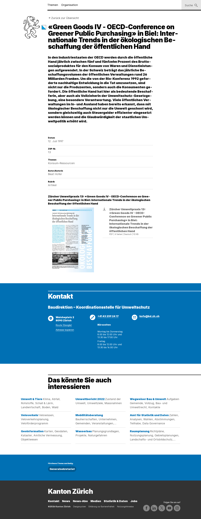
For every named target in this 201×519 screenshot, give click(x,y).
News (66, 501)
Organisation (69, 5)
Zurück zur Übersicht (65, 18)
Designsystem (79, 506)
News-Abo (80, 501)
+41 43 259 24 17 (108, 316)
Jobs (133, 501)
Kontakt (53, 501)
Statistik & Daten (116, 501)
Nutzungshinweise (125, 506)
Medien (96, 501)
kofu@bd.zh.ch (149, 316)
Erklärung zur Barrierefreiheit (101, 506)
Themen (52, 5)
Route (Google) (64, 325)
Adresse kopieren (65, 329)
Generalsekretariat (62, 469)
